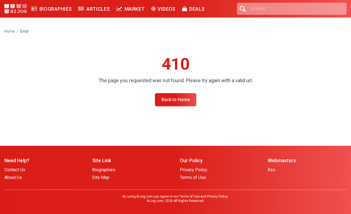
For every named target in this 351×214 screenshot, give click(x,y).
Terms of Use (193, 177)
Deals (197, 9)
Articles (98, 9)
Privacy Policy (193, 169)
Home (9, 31)
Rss (271, 169)
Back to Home (176, 99)
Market (134, 9)
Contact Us (14, 169)
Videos (167, 9)
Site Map (100, 177)
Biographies (55, 9)
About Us (13, 177)
